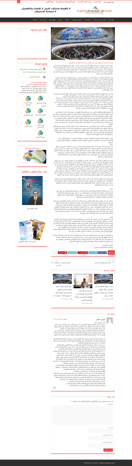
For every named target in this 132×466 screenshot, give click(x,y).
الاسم (110, 428)
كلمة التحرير (97, 2)
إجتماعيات (88, 19)
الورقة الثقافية (28, 115)
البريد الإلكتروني (107, 435)
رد (54, 388)
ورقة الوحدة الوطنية (28, 103)
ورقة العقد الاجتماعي (40, 126)
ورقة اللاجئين (40, 137)
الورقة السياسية (40, 114)
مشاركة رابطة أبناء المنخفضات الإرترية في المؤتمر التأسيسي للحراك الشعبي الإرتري (83, 295)
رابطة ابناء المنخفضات (90, 462)
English (35, 19)
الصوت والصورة (77, 19)
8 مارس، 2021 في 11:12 (60, 319)
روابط (60, 19)
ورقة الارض (28, 126)
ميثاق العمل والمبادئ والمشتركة (66, 2)
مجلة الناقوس (50, 2)
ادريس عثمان (100, 319)
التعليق (110, 404)
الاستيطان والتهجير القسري (103, 261)
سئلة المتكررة (34, 76)
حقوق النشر (52, 19)
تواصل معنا (42, 19)
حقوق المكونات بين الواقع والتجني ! (62, 263)
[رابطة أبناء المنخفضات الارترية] (94, 10)
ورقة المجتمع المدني (41, 104)
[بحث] (18, 1)
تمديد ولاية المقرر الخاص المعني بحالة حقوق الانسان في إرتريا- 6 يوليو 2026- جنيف (104, 291)
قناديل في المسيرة (100, 19)
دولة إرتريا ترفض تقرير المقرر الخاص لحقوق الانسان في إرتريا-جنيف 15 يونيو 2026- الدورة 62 (63, 291)
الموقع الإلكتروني (107, 442)
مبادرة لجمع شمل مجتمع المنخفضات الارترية (34, 72)
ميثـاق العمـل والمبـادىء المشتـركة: (31, 69)
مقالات (67, 19)
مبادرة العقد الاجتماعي (84, 2)
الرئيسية (111, 19)
